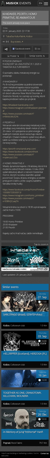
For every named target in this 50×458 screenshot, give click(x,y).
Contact (45, 453)
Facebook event (22, 48)
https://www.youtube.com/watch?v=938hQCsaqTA (18, 200)
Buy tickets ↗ (17, 41)
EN (40, 3)
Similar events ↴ (37, 55)
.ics (38, 48)
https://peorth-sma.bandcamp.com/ (19, 148)
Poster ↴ (14, 56)
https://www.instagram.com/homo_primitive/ (23, 195)
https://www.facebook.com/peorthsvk (20, 151)
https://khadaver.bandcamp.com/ (18, 104)
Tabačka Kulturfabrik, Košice (19, 36)
